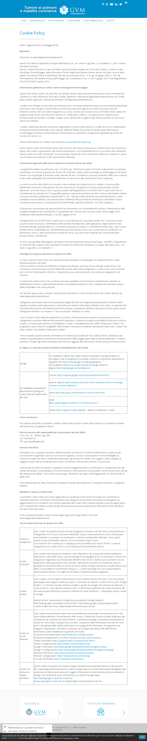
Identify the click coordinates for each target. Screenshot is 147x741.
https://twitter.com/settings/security (73, 643)
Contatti (110, 20)
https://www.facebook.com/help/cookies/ (74, 634)
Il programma (74, 20)
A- (5, 731)
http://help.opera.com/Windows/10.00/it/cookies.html (80, 392)
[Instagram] (107, 4)
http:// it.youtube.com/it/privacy (68, 658)
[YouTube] (111, 4)
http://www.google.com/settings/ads (73, 368)
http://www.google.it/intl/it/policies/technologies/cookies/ (80, 646)
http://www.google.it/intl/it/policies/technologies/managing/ (86, 649)
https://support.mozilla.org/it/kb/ (71, 410)
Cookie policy (12, 738)
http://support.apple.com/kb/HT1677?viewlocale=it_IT (73, 402)
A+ (5, 726)
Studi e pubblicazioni (93, 20)
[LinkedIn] (116, 4)
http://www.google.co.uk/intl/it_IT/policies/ (53, 678)
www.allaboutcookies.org (78, 142)
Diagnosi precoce (37, 20)
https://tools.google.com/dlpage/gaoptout (81, 362)
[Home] (53, 9)
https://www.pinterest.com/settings (74, 655)
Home (23, 20)
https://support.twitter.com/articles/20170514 (74, 640)
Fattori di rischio (57, 20)
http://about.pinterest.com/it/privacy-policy (74, 652)
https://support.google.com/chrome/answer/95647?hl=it (83, 375)
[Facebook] (103, 4)
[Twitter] (120, 4)
